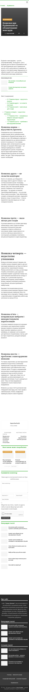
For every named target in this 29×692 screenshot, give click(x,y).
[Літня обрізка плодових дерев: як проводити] (4, 547)
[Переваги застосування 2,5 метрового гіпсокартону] (4, 663)
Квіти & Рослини (17, 674)
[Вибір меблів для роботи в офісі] (4, 554)
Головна (9, 674)
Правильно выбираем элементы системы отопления (6, 439)
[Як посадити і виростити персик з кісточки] (4, 560)
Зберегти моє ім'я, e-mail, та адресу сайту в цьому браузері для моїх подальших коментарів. (13, 507)
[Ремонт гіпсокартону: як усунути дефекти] (4, 89)
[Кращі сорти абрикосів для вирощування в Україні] (4, 535)
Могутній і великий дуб (14, 565)
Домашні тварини (21, 678)
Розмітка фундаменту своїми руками (21, 438)
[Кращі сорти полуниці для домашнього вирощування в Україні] (4, 541)
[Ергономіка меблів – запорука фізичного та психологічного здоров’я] (4, 657)
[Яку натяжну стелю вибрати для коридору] (4, 82)
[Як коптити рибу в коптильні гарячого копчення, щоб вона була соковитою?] (4, 528)
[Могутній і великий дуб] (4, 566)
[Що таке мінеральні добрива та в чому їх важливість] (4, 650)
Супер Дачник (19, 687)
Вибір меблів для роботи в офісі (17, 552)
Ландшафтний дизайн (9, 678)
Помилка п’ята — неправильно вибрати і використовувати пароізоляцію (17, 117)
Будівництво (7, 19)
